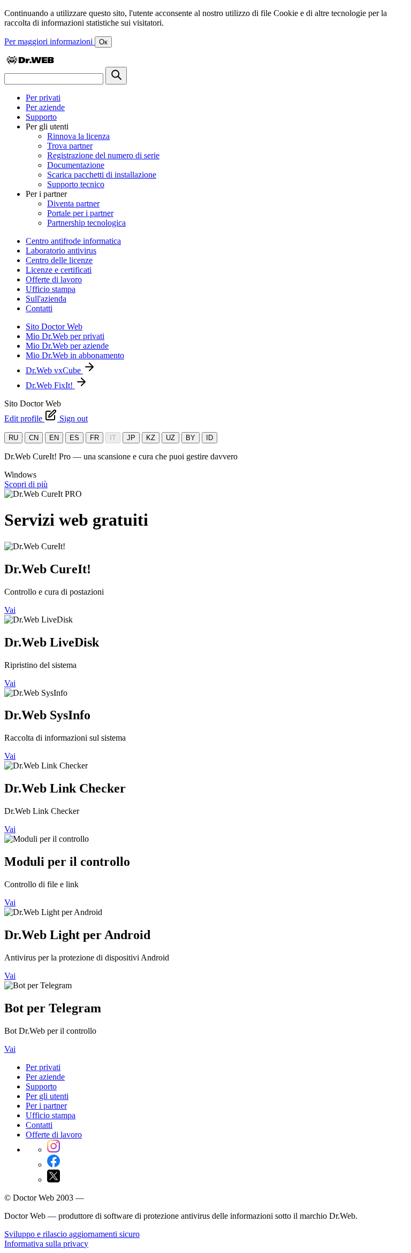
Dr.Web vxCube (54, 370)
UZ (170, 438)
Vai (10, 609)
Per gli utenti (47, 1096)
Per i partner (46, 1105)
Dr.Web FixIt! (50, 385)
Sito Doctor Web (54, 326)
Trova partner (70, 145)
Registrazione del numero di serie (103, 155)
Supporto (41, 116)
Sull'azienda (46, 298)
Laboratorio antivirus (61, 250)
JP (131, 438)
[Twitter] (53, 1179)
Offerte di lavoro (54, 279)
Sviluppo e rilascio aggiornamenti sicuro (72, 1234)
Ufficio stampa (50, 289)
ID (209, 438)
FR (94, 438)
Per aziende (45, 107)
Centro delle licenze (59, 260)
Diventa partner (73, 203)
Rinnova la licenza (78, 136)
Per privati (43, 97)
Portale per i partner (80, 213)
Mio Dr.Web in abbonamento (75, 355)
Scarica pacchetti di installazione (101, 174)
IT (113, 438)
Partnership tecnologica (86, 222)
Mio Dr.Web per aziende (67, 345)
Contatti (39, 308)
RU (13, 438)
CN (34, 438)
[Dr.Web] (30, 61)
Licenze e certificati (59, 269)
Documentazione (75, 165)
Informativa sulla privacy (46, 1243)
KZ (150, 438)
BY (190, 438)
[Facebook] (53, 1164)
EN (54, 438)
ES (74, 438)
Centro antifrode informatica (73, 240)
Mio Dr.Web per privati (65, 336)
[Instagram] (53, 1149)
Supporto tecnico (75, 184)
